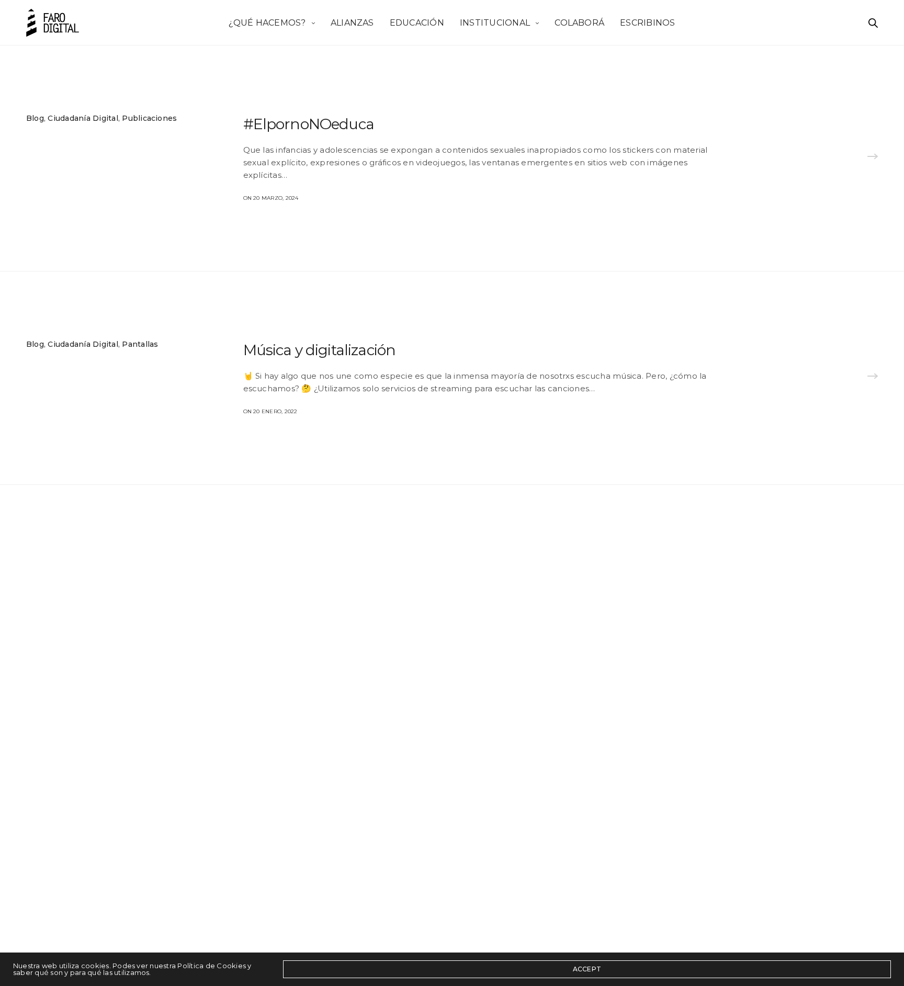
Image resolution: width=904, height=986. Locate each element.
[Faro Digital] (52, 23)
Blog (35, 118)
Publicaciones (149, 118)
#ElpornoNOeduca (308, 124)
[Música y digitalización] (872, 377)
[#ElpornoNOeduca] (872, 158)
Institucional (495, 22)
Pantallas (140, 344)
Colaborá (579, 22)
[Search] (873, 23)
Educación (417, 22)
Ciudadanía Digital (83, 118)
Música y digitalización (319, 350)
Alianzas (352, 22)
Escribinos (647, 22)
